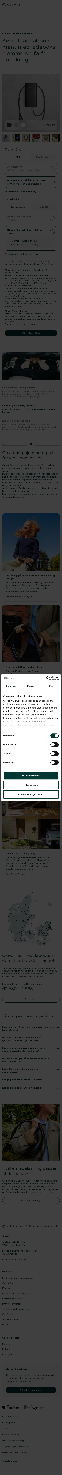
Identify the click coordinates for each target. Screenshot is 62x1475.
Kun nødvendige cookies (31, 794)
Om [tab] (51, 686)
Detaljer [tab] (31, 686)
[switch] (54, 744)
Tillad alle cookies (31, 775)
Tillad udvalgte (31, 785)
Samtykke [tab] (11, 686)
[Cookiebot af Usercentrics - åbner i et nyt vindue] (46, 678)
